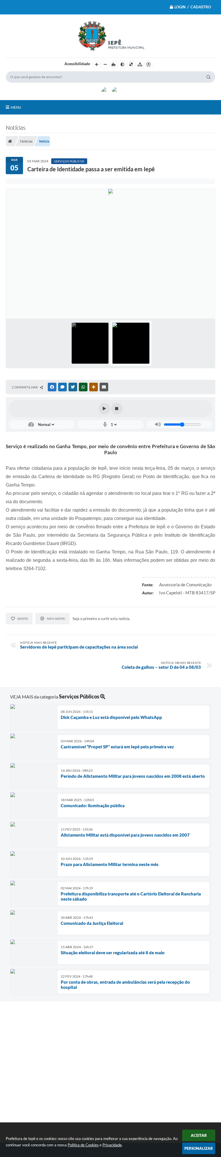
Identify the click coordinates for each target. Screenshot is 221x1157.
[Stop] (117, 408)
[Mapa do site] (140, 64)
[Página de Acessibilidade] (148, 64)
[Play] (104, 408)
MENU (16, 107)
